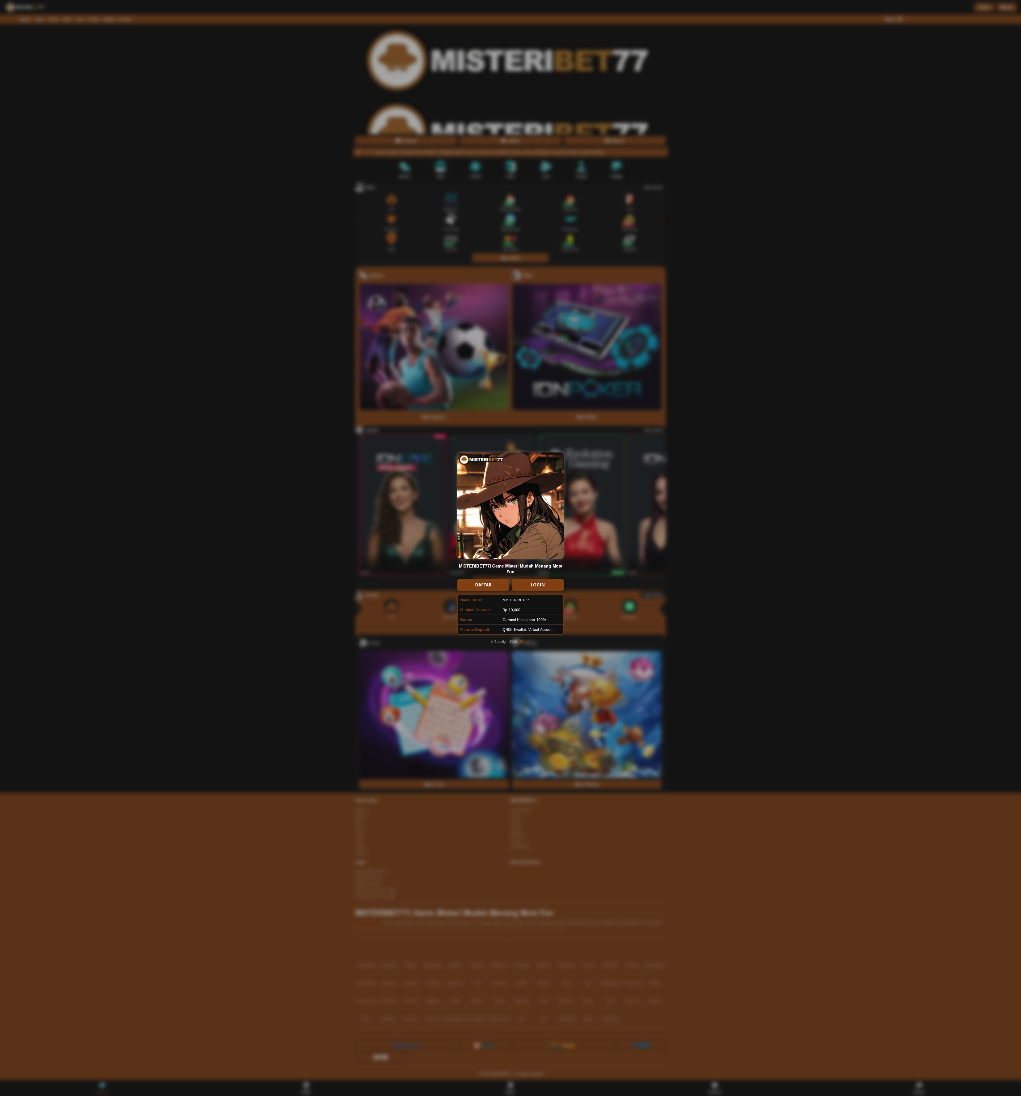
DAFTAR (483, 585)
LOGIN (538, 585)
